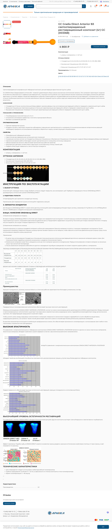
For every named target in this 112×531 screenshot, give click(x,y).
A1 (59, 76)
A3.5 (64, 76)
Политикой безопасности (26, 527)
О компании (13, 1)
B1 (69, 76)
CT (85, 76)
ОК (103, 527)
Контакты (106, 1)
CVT (81, 76)
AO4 (95, 76)
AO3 (93, 76)
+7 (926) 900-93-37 (92, 1)
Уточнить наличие (99, 46)
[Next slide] (53, 42)
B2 (70, 76)
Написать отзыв (9, 503)
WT (77, 76)
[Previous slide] (15, 42)
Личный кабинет (37, 1)
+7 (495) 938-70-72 (78, 1)
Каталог (5, 1)
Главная (5, 17)
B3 (72, 76)
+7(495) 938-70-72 (9, 511)
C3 (79, 76)
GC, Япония (33, 17)
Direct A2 (100, 76)
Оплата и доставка (24, 1)
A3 (62, 76)
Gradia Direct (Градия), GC (47, 17)
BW (75, 76)
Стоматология (15, 17)
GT (84, 76)
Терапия (24, 17)
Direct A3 (106, 76)
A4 (67, 76)
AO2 (90, 76)
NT (87, 76)
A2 (60, 76)
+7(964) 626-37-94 (23, 511)
